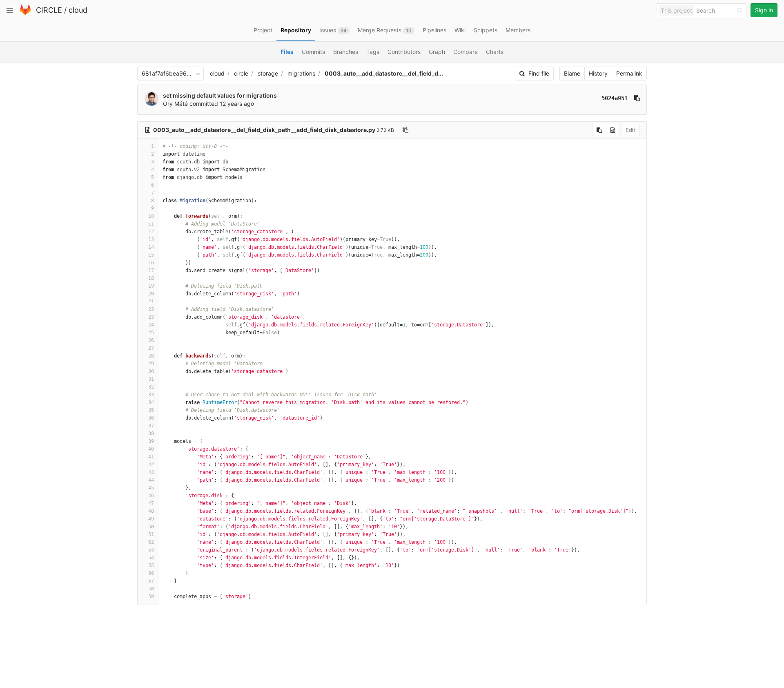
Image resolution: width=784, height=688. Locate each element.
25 (151, 332)
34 (151, 402)
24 (151, 325)
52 (151, 542)
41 (151, 457)
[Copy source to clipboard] (599, 130)
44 (151, 480)
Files (287, 51)
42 (151, 464)
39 (151, 441)
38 (151, 433)
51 (151, 534)
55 (151, 565)
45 (151, 488)
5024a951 (614, 98)
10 (151, 216)
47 (151, 503)
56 (151, 573)
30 (151, 371)
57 (151, 581)
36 (151, 418)
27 (151, 348)
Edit (630, 130)
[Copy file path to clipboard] (405, 130)
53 (151, 550)
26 (151, 340)
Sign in (764, 10)
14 (151, 247)
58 (151, 589)
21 (151, 301)
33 (151, 395)
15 (151, 255)
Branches (345, 51)
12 (151, 232)
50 (151, 526)
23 (151, 317)
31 (151, 379)
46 (151, 495)
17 (151, 270)
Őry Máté (175, 103)
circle (241, 73)
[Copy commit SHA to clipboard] (637, 98)
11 (151, 224)
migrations (301, 73)
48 (151, 511)
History (598, 73)
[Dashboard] (25, 13)
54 (151, 558)
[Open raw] (612, 130)
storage (268, 73)
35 (151, 410)
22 (151, 309)
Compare (465, 51)
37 (151, 426)
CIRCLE (49, 10)
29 (151, 363)
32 (151, 387)
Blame (572, 73)
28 (151, 356)
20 (151, 294)
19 (151, 286)
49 (151, 519)
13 (151, 239)
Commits (313, 51)
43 (151, 472)
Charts (494, 51)
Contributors (404, 51)
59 (151, 596)
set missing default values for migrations (220, 95)
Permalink (629, 73)
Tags (372, 51)
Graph (437, 51)
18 (151, 278)
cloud (78, 10)
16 (151, 263)
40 (151, 449)
